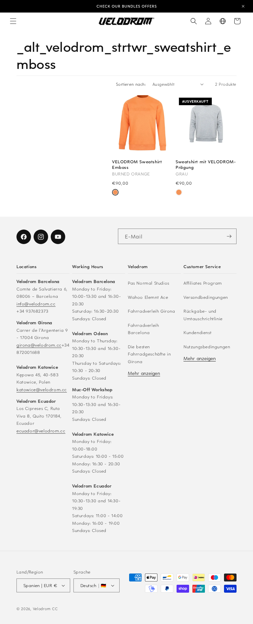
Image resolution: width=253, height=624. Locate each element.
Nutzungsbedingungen (206, 346)
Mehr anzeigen (144, 373)
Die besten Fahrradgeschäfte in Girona (149, 354)
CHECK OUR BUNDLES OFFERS (127, 6)
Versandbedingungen (205, 297)
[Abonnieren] (229, 236)
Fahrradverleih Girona (151, 311)
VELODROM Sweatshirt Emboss (137, 164)
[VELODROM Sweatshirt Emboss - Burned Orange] (115, 193)
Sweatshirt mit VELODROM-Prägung (206, 164)
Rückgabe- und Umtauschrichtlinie (203, 314)
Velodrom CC (45, 608)
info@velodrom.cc (36, 303)
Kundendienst (197, 332)
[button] (13, 21)
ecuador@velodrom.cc (40, 430)
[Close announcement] (243, 6)
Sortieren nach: (131, 84)
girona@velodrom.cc (39, 345)
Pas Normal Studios (148, 283)
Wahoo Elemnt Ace (148, 297)
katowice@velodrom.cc (41, 389)
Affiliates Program (202, 283)
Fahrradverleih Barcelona (143, 328)
